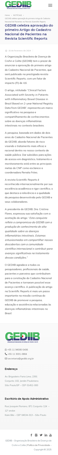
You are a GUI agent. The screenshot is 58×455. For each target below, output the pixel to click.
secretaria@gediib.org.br (20, 358)
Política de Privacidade (38, 445)
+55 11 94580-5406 (17, 349)
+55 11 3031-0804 (17, 354)
